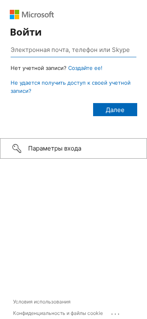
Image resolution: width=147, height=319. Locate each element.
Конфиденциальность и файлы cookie (58, 313)
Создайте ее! (85, 68)
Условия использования (42, 302)
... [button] (116, 312)
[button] (73, 148)
